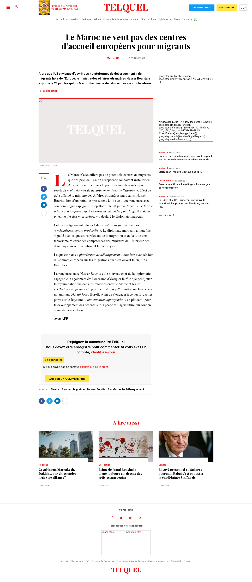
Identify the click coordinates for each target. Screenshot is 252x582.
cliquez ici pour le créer (94, 367)
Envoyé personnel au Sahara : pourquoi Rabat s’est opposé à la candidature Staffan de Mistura (181, 473)
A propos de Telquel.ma (103, 561)
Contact (187, 561)
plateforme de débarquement (126, 389)
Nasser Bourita (96, 389)
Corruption (104, 465)
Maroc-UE (113, 58)
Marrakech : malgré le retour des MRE (180, 172)
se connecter (227, 7)
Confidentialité (174, 561)
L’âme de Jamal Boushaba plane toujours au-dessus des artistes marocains (120, 473)
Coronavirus (73, 19)
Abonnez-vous (202, 7)
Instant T (163, 152)
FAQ (87, 561)
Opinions (163, 19)
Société (134, 19)
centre (55, 389)
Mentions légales (156, 561)
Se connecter (53, 359)
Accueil (60, 19)
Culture (152, 19)
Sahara (97, 19)
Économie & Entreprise (115, 19)
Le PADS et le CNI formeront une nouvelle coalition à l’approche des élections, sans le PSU (183, 203)
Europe (66, 389)
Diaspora (187, 19)
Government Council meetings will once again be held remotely (185, 186)
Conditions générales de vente (131, 561)
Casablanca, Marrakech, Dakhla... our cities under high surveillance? (57, 473)
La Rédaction (50, 90)
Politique (86, 19)
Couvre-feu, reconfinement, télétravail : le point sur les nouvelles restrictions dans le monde (185, 158)
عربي (243, 7)
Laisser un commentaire (67, 378)
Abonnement (77, 561)
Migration (79, 389)
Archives (175, 19)
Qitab (143, 19)
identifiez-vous (103, 352)
